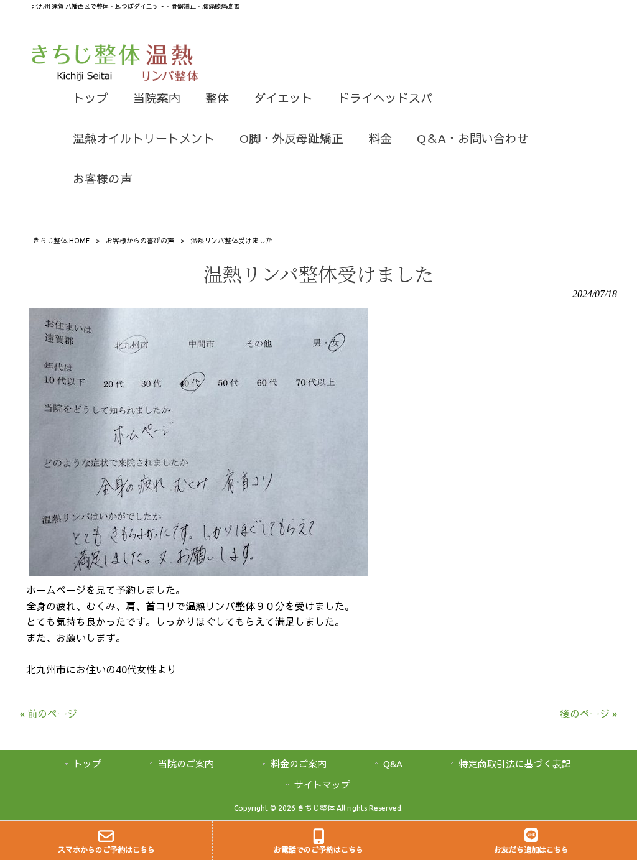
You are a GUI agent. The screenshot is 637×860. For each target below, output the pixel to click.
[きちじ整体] (87, 77)
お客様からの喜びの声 (140, 240)
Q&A (392, 764)
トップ (87, 764)
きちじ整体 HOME (61, 240)
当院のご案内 (186, 764)
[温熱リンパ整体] (170, 77)
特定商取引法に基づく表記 (515, 764)
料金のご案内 (299, 764)
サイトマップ (322, 785)
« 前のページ (48, 713)
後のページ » (588, 713)
